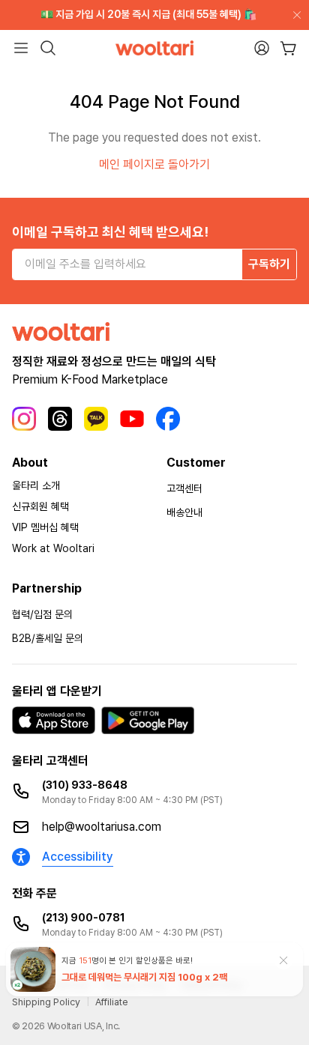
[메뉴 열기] (21, 48)
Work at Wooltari (53, 548)
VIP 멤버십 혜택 (45, 527)
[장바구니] (288, 48)
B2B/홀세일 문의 (47, 638)
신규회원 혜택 (40, 506)
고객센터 (184, 488)
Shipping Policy (46, 1002)
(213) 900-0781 (83, 918)
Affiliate (111, 1002)
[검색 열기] (48, 48)
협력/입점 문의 (42, 614)
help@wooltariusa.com (101, 827)
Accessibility (77, 856)
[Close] (294, 15)
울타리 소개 (36, 485)
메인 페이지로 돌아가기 (154, 164)
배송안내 (184, 512)
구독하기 (269, 264)
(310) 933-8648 (85, 785)
